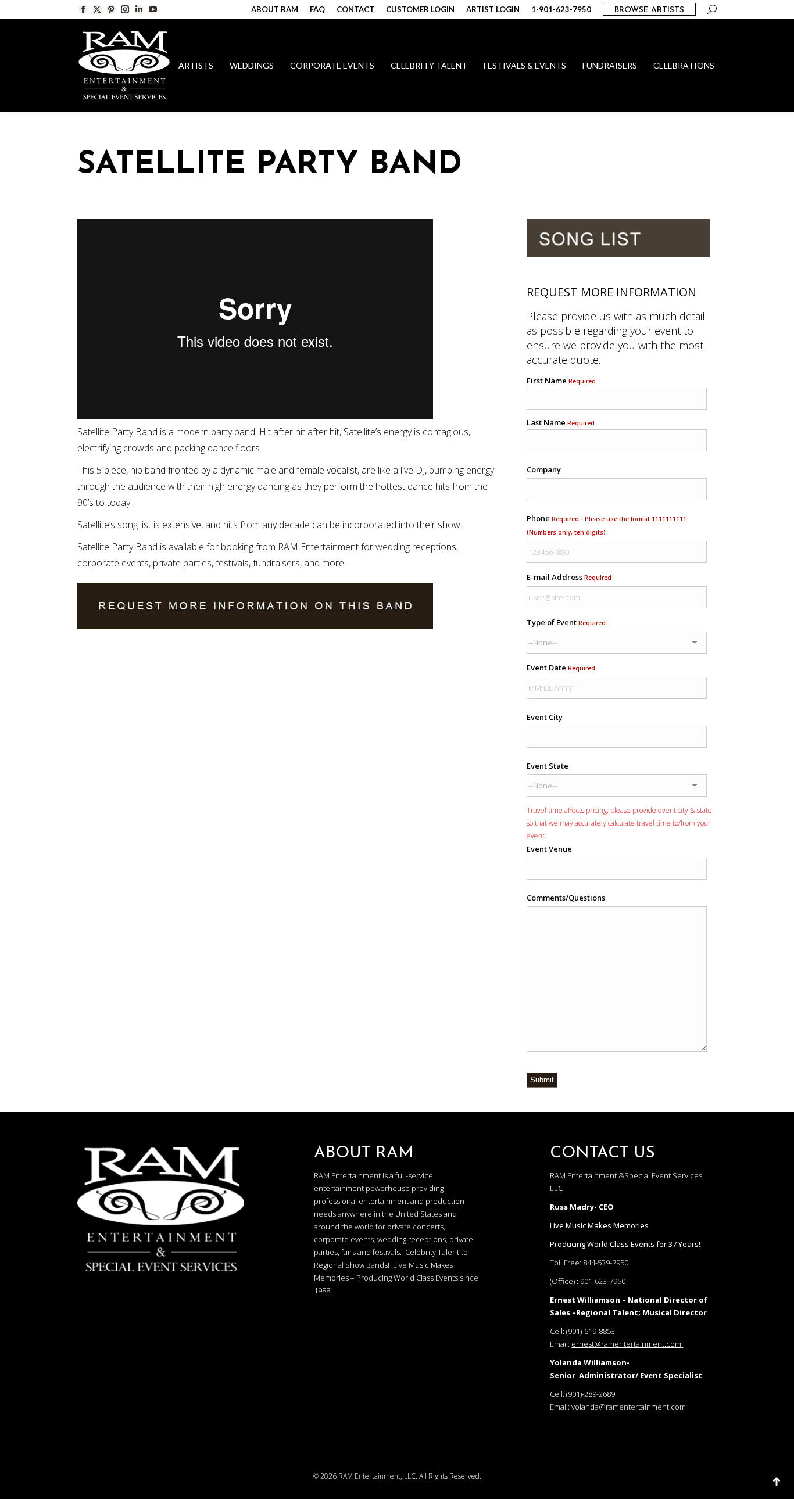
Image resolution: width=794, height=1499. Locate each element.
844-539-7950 (605, 1262)
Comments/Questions (566, 897)
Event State (547, 766)
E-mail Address (569, 577)
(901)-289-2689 (590, 1394)
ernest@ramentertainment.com (626, 1344)
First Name (561, 380)
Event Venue (549, 849)
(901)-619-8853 (590, 1331)
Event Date (561, 667)
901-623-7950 (602, 1281)
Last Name (561, 422)
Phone (606, 524)
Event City (545, 717)
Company (544, 469)
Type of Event (566, 622)
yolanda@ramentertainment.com (628, 1406)
